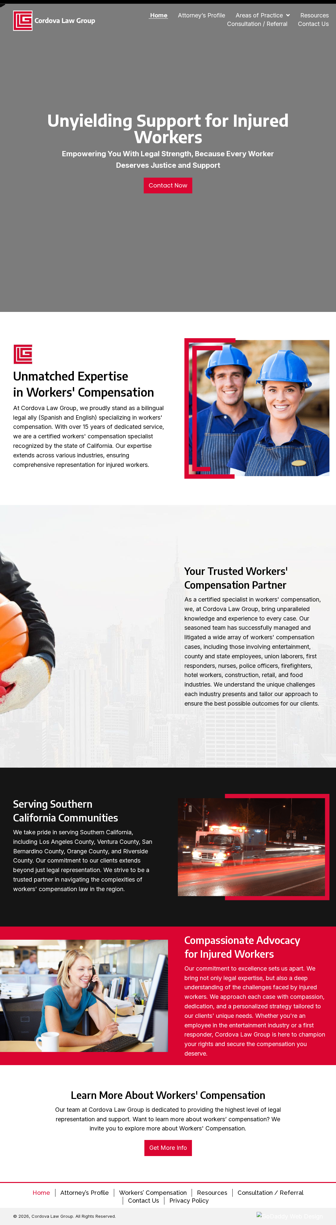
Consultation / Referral (271, 1192)
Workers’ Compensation (153, 1192)
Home (41, 1192)
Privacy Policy (189, 1200)
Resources (212, 1192)
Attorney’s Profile (84, 1192)
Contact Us (143, 1200)
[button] (168, 185)
